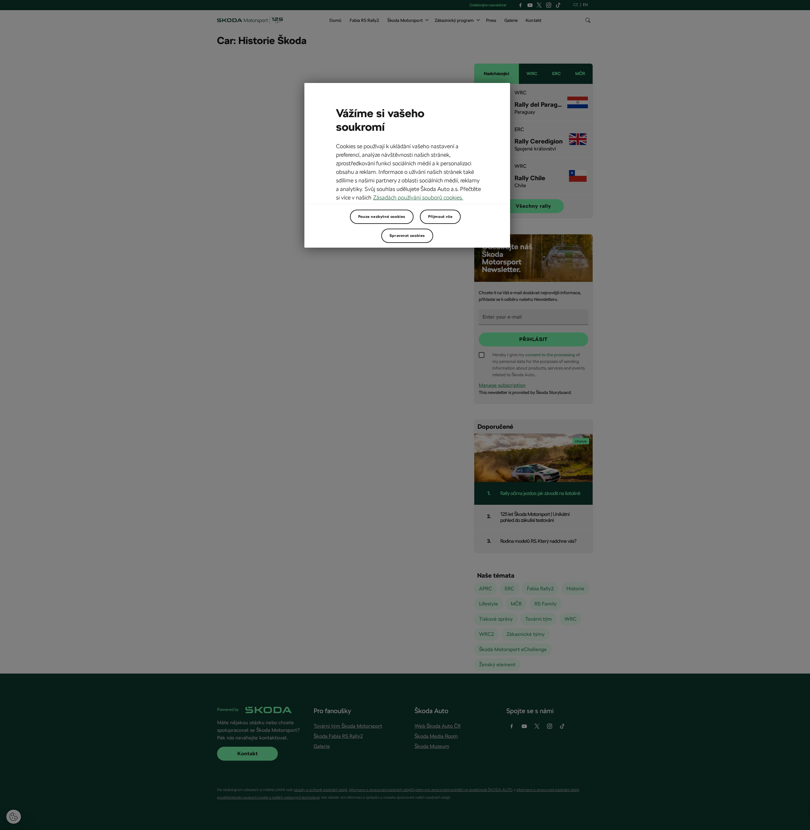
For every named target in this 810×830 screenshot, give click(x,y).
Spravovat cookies (407, 235)
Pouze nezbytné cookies (381, 216)
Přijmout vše (440, 216)
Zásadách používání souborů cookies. (418, 197)
